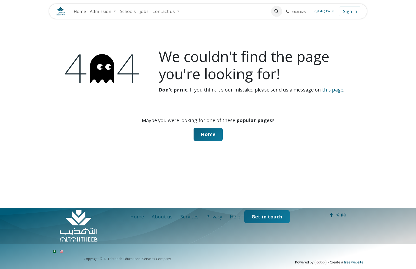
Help (235, 216)
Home (208, 134)
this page (332, 89)
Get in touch (267, 216)
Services (189, 216)
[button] (276, 11)
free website (353, 262)
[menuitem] (80, 11)
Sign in (350, 11)
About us (162, 216)
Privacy (214, 216)
